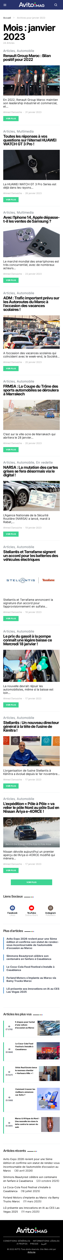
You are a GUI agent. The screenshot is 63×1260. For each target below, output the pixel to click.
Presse (34, 1244)
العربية (43, 1244)
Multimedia (25, 131)
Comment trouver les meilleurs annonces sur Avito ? (25, 1092)
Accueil (7, 17)
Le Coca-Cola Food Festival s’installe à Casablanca (24, 1046)
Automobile (25, 51)
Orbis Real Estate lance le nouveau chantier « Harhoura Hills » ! (26, 1070)
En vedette (44, 462)
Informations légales (46, 1241)
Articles (9, 51)
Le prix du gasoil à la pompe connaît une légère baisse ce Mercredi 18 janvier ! (27, 640)
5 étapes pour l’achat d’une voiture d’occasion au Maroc (25, 1025)
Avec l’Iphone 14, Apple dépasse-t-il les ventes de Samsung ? (31, 219)
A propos (22, 1244)
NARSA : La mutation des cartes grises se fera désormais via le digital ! (30, 471)
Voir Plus (11, 118)
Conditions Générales (16, 1241)
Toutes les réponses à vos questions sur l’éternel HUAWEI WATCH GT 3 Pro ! (29, 140)
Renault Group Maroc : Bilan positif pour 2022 (27, 57)
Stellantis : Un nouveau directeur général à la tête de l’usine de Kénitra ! (31, 726)
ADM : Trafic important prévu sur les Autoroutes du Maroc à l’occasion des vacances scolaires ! (31, 304)
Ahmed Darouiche (12, 112)
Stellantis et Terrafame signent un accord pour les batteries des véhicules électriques (30, 555)
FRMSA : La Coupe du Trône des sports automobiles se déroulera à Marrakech (31, 390)
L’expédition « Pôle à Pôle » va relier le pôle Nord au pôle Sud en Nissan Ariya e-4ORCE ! (31, 807)
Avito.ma (31, 1252)
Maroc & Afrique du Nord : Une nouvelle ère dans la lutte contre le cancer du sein (27, 1122)
